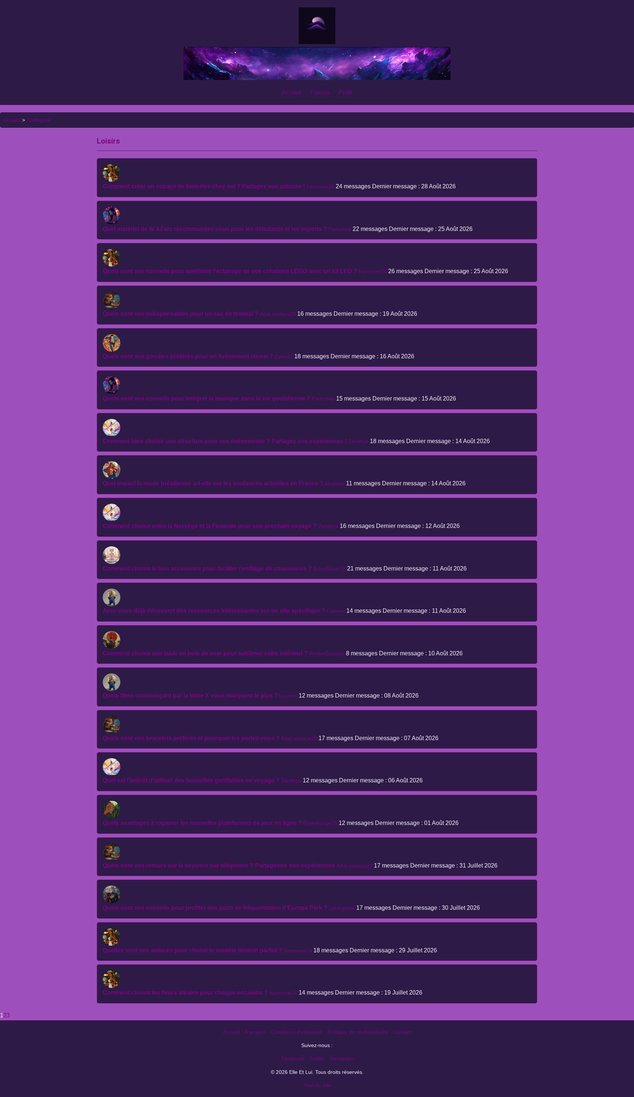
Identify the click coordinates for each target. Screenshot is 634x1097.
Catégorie (39, 120)
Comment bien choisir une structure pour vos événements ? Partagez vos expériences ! (225, 441)
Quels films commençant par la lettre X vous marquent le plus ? (190, 695)
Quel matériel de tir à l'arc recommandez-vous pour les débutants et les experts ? (215, 229)
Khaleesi (335, 483)
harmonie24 (320, 186)
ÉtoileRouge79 (320, 823)
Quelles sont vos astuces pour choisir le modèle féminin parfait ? (193, 950)
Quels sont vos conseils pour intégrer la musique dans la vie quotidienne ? (206, 398)
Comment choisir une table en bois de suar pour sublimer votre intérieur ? (205, 653)
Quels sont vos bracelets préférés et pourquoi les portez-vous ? (191, 738)
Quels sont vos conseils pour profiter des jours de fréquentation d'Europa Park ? (215, 908)
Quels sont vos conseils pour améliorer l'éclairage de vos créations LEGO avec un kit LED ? (230, 271)
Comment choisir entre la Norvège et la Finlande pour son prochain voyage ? (210, 526)
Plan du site (317, 1085)
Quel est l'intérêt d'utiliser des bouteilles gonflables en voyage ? (191, 780)
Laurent (336, 611)
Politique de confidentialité (358, 1032)
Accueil (291, 92)
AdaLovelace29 (278, 314)
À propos (255, 1032)
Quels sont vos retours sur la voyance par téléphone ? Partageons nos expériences (219, 865)
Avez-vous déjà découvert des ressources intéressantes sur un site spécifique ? (214, 611)
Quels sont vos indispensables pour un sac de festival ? (180, 314)
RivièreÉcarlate (327, 653)
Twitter (317, 1058)
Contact (402, 1032)
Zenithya (358, 441)
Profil (345, 92)
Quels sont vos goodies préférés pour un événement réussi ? (188, 356)
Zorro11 (283, 356)
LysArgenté (342, 908)
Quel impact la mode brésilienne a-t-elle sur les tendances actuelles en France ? (213, 483)
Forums (320, 92)
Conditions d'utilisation (297, 1032)
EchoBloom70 (329, 569)
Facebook (292, 1058)
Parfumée (339, 229)
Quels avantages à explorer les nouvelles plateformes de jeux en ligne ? (202, 823)
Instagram (341, 1058)
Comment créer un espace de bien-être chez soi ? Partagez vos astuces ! (204, 186)
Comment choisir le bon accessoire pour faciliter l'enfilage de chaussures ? (207, 568)
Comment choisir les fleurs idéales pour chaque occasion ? (185, 992)
